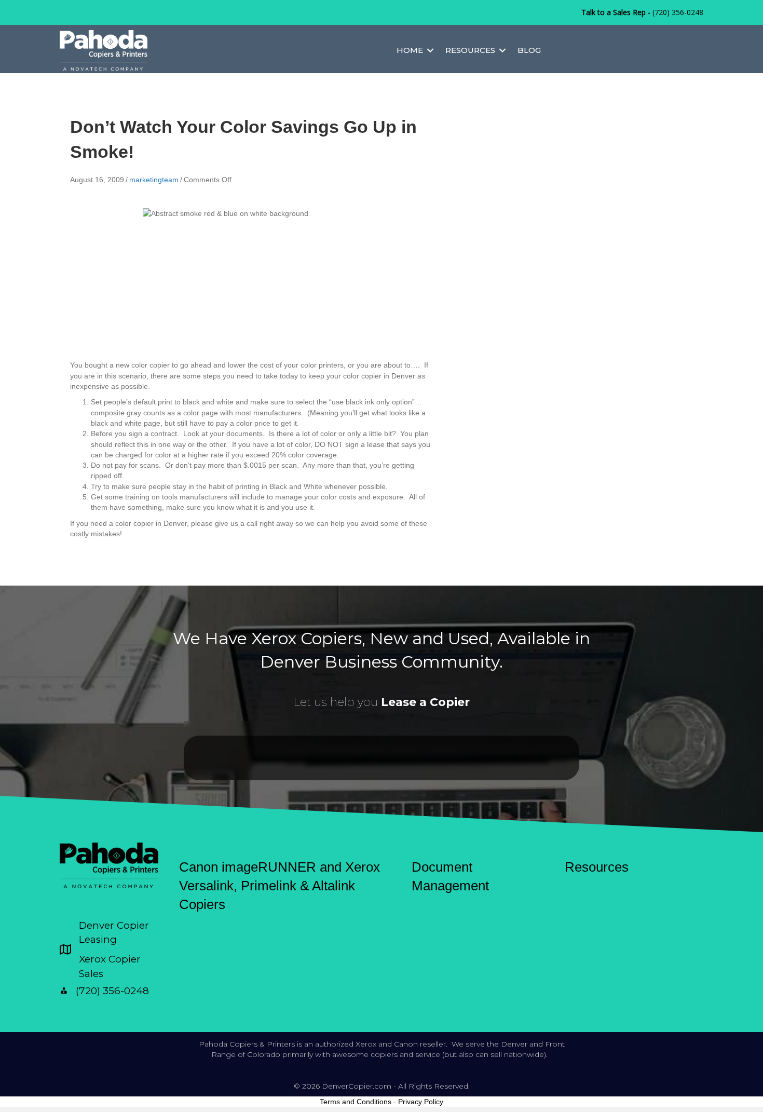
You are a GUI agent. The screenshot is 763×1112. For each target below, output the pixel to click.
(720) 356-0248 (677, 12)
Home (410, 50)
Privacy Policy (420, 1101)
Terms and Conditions (355, 1101)
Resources (470, 50)
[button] (430, 50)
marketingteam (154, 179)
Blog (529, 50)
